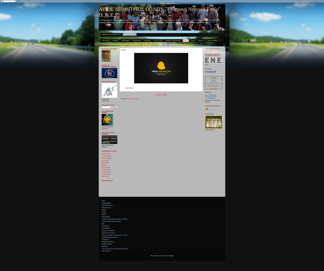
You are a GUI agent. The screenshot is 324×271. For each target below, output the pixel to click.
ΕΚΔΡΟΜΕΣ (147, 40)
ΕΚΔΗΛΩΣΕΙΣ (106, 217)
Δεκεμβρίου (105, 171)
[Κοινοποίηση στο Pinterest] (132, 88)
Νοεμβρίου (105, 153)
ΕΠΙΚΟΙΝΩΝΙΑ (136, 40)
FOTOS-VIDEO (158, 40)
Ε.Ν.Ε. (186, 40)
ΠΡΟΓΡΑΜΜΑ (125, 40)
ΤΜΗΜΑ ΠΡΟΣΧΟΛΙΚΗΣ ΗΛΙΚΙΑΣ (111, 221)
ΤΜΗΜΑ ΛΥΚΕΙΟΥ (107, 244)
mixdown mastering (208, 50)
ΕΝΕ (103, 223)
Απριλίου (104, 162)
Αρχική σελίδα (161, 95)
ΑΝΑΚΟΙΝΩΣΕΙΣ (106, 203)
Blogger (171, 255)
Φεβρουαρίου (105, 158)
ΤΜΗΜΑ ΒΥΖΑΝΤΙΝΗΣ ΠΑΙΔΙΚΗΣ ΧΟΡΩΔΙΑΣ (114, 219)
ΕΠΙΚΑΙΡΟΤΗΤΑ (106, 207)
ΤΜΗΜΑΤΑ (115, 40)
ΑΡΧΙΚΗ (104, 210)
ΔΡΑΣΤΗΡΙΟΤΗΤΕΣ (129, 34)
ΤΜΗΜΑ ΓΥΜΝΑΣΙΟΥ (108, 242)
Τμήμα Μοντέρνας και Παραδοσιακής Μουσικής (115, 248)
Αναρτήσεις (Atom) (134, 98)
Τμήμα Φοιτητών (106, 251)
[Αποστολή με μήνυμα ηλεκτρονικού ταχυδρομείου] (126, 88)
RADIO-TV (201, 40)
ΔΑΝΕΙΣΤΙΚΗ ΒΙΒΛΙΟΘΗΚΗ (173, 40)
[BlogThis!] (127, 88)
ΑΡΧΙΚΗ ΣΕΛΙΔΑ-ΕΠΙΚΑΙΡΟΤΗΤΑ (111, 34)
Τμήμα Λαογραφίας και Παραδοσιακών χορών (115, 235)
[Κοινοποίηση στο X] (129, 88)
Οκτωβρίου (105, 167)
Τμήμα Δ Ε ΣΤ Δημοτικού (108, 233)
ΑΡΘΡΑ (104, 212)
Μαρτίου (104, 160)
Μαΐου (103, 165)
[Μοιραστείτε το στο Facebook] (130, 88)
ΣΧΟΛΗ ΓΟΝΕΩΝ (212, 40)
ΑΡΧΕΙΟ (193, 40)
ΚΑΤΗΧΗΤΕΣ (105, 40)
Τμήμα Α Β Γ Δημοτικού (108, 230)
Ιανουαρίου (105, 156)
